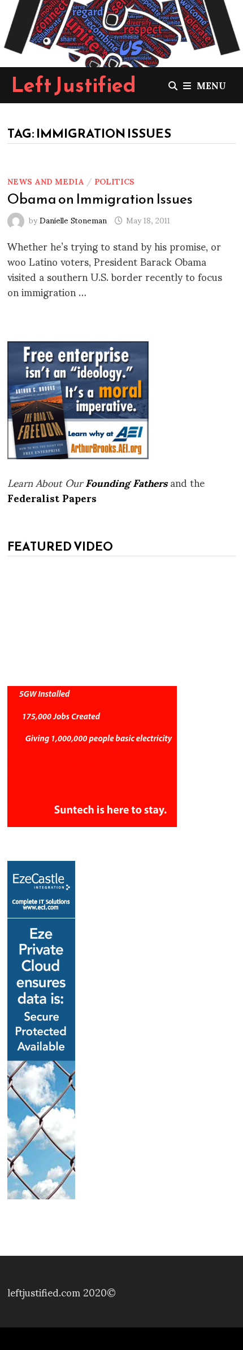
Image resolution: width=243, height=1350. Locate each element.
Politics (114, 180)
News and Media (45, 180)
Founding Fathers (126, 482)
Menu (211, 85)
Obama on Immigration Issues (100, 198)
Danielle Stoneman (73, 219)
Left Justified (73, 84)
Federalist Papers (52, 497)
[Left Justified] (121, 31)
